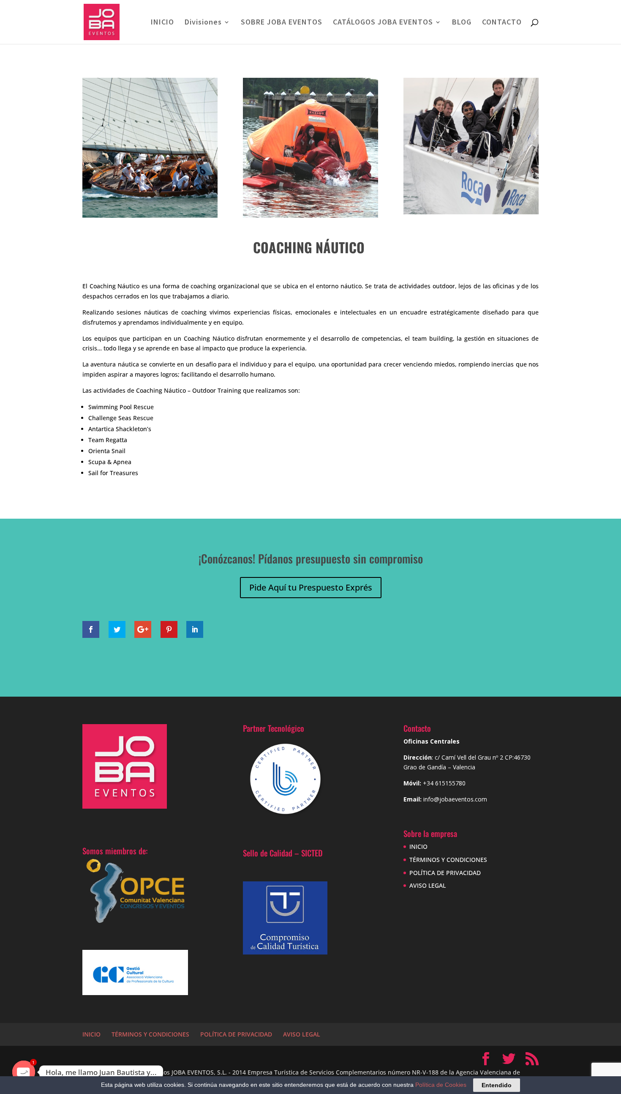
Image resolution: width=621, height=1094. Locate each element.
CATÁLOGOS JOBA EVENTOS (383, 23)
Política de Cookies (440, 1084)
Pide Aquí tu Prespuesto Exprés (310, 587)
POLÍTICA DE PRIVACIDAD (445, 873)
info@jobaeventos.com (455, 799)
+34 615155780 (444, 783)
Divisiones (203, 23)
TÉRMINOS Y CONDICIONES (448, 860)
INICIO (162, 23)
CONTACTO (502, 23)
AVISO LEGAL (427, 885)
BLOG (461, 23)
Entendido (497, 1085)
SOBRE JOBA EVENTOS (281, 23)
